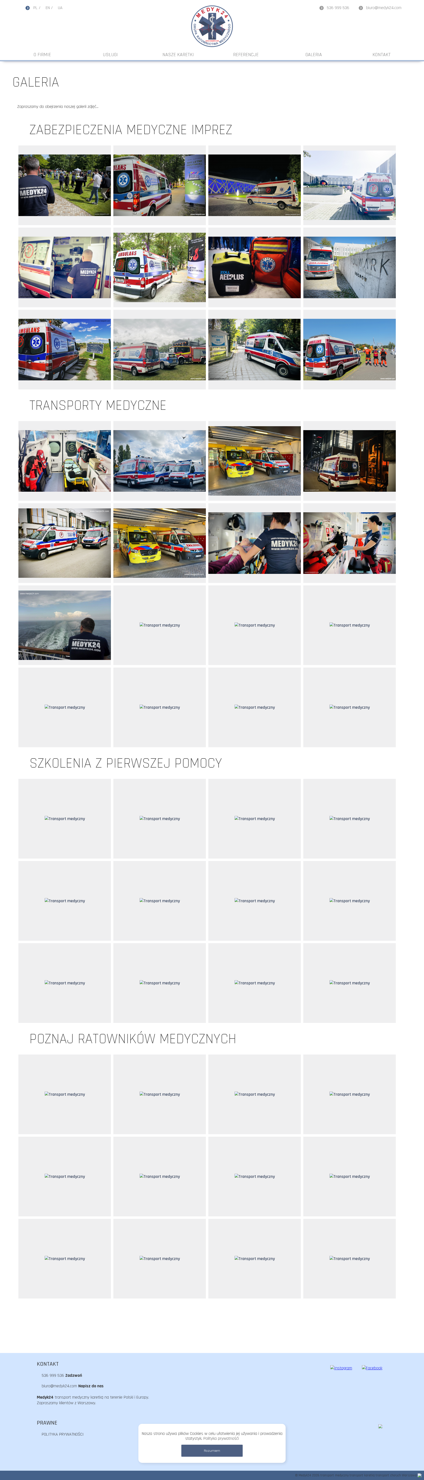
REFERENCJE (246, 54)
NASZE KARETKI (178, 54)
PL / (36, 8)
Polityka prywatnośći (221, 1438)
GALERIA (313, 54)
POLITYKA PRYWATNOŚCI (63, 1434)
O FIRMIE (42, 54)
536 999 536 (338, 8)
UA (60, 8)
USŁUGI (110, 54)
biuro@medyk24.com (383, 8)
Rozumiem (212, 1451)
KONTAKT (381, 54)
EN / (49, 8)
